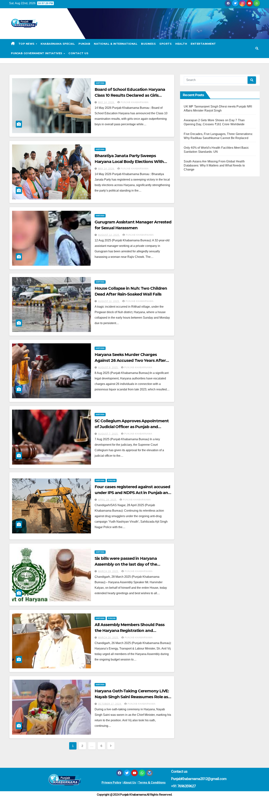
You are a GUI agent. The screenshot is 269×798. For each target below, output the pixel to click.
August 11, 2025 (109, 301)
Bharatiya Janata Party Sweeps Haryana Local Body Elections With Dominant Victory (129, 161)
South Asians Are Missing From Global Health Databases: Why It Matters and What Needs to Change (214, 165)
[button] (256, 48)
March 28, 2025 (108, 571)
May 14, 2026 (106, 102)
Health (181, 43)
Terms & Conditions (152, 782)
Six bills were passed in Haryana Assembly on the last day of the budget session (126, 564)
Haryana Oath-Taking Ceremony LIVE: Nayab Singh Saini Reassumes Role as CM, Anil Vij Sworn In (132, 696)
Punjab (84, 43)
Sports (165, 43)
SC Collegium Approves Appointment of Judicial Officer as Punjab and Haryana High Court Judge (132, 426)
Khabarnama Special (58, 43)
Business (148, 43)
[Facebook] (119, 773)
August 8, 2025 (108, 367)
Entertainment (203, 43)
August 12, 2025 (109, 235)
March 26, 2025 (108, 637)
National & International (115, 43)
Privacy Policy (111, 782)
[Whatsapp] (142, 773)
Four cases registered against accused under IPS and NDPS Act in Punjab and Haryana (133, 492)
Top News (27, 43)
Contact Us (78, 53)
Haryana (100, 83)
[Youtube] (134, 773)
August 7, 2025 (108, 434)
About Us (129, 782)
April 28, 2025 (107, 499)
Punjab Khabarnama (135, 102)
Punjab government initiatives (37, 53)
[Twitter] (127, 773)
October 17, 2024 (110, 704)
